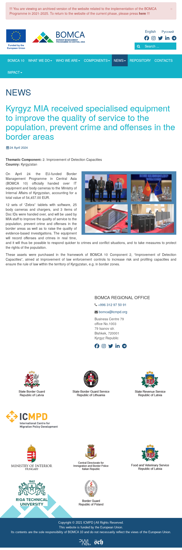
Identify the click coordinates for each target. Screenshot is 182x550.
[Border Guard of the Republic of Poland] (91, 494)
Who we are (67, 60)
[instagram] (153, 37)
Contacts (164, 60)
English (150, 31)
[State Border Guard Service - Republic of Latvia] (91, 385)
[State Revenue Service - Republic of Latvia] (150, 385)
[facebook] (146, 37)
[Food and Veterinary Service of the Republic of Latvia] (150, 458)
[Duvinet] (85, 541)
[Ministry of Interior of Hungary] (31, 458)
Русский (168, 31)
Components (96, 60)
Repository (140, 60)
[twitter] (160, 37)
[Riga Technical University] (32, 494)
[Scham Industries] (98, 541)
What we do (39, 60)
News (118, 60)
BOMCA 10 (16, 60)
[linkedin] (167, 37)
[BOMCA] (51, 38)
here (142, 13)
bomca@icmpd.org (113, 311)
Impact (14, 72)
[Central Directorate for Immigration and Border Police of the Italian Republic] (91, 458)
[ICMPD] (32, 420)
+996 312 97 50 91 (112, 304)
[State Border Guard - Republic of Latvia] (32, 385)
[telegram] (174, 37)
